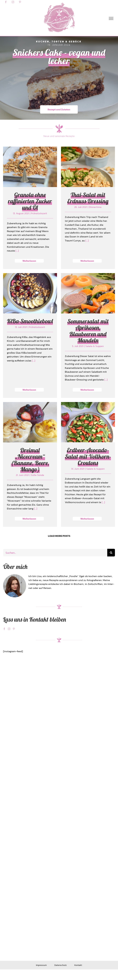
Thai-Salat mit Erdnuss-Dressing (87, 198)
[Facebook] (4, 629)
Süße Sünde (30, 438)
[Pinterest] (14, 629)
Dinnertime (88, 176)
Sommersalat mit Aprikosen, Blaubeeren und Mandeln (88, 330)
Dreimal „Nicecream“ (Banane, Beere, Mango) (30, 459)
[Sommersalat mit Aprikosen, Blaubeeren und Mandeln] (88, 293)
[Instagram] (9, 629)
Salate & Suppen (88, 310)
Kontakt (78, 965)
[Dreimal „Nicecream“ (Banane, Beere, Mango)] (30, 422)
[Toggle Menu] (111, 18)
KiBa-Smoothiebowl (30, 321)
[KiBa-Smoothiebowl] (30, 293)
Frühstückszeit (30, 180)
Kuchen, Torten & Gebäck (59, 41)
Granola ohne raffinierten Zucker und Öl (30, 201)
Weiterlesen (29, 261)
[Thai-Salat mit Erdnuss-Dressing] (88, 167)
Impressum (41, 965)
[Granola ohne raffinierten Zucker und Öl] (30, 167)
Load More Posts (59, 536)
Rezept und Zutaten (59, 109)
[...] (17, 251)
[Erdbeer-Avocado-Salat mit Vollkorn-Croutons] (88, 422)
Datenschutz (60, 965)
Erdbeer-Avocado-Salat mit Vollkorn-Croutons (88, 456)
